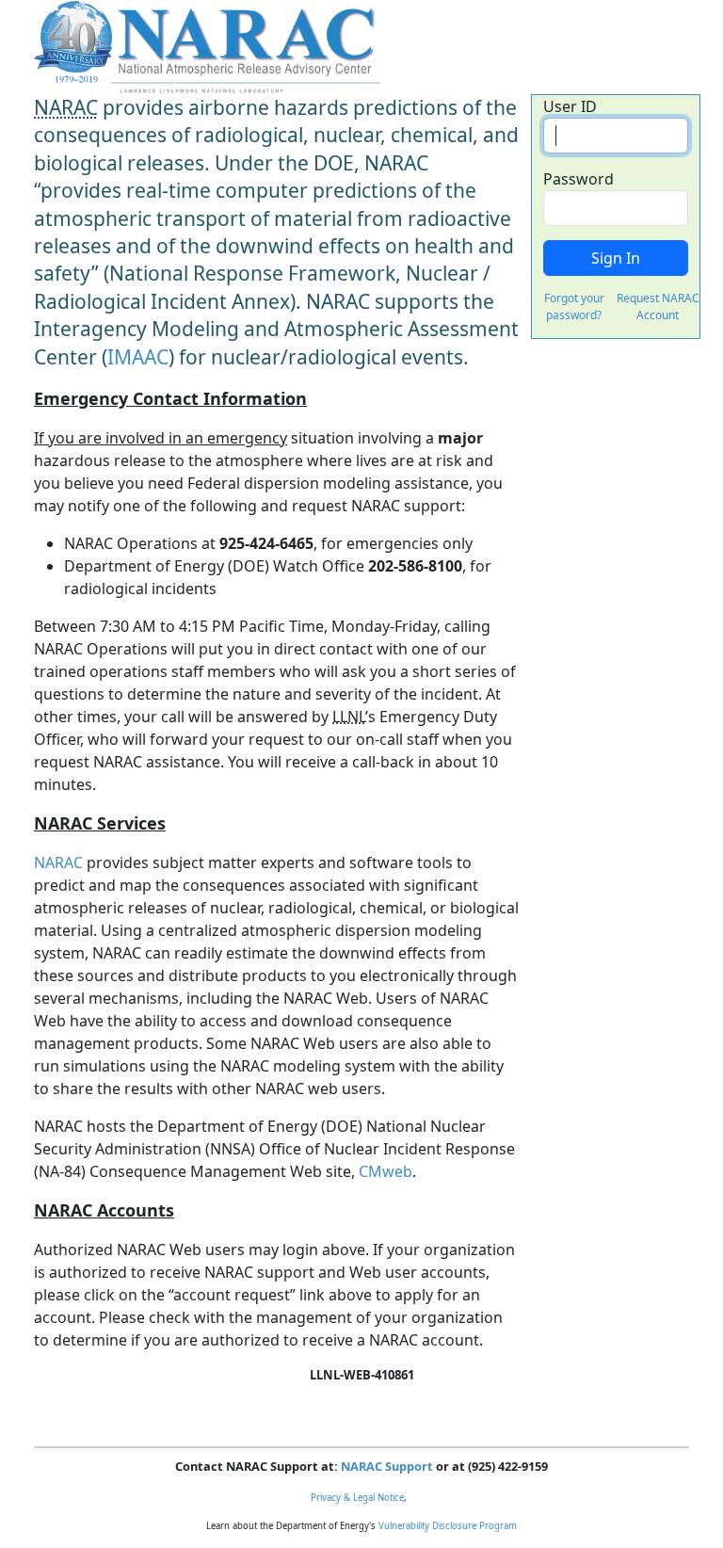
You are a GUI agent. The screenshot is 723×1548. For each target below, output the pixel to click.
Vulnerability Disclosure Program (447, 1526)
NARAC (58, 862)
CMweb (385, 1171)
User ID (570, 106)
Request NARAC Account (658, 306)
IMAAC (138, 357)
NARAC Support (387, 1466)
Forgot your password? (574, 306)
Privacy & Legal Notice (357, 1498)
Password (578, 179)
